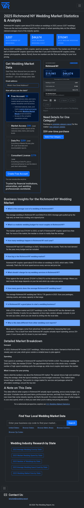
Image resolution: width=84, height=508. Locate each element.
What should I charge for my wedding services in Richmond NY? (34, 272)
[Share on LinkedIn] (50, 100)
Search (71, 423)
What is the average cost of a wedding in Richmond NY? (30, 209)
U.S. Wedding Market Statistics (58, 404)
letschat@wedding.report (18, 499)
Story (47, 105)
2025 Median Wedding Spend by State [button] (27, 455)
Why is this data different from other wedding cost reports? (32, 323)
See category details (57, 127)
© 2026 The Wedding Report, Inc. (42, 505)
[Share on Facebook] (55, 100)
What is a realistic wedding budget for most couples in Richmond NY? (36, 225)
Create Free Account (18, 173)
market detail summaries (28, 109)
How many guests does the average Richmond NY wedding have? (34, 288)
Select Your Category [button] (53, 137)
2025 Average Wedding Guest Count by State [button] (30, 467)
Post (73, 100)
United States (14, 428)
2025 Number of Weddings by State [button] (26, 461)
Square (64, 100)
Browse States (28, 428)
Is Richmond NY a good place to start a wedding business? (32, 304)
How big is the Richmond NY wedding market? (26, 256)
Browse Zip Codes (16, 432)
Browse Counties (63, 428)
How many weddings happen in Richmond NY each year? (30, 241)
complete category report (62, 124)
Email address (11, 81)
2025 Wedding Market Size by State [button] (27, 473)
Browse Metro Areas (45, 428)
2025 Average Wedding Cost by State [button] (27, 449)
